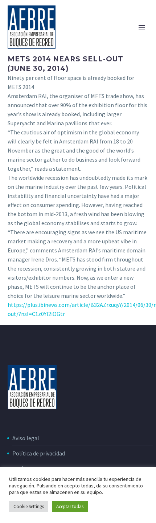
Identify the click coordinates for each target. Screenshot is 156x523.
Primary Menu (141, 27)
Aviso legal (25, 438)
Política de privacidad (38, 453)
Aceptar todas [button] (69, 506)
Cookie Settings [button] (28, 506)
